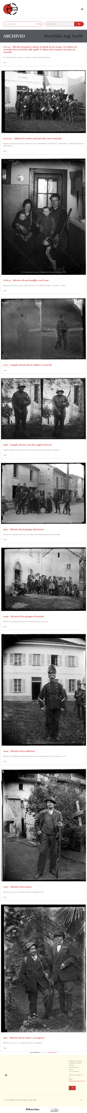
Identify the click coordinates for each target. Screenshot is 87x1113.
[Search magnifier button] (39, 23)
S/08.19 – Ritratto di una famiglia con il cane (26, 280)
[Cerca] (79, 24)
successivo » (52, 1052)
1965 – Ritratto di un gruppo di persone (23, 529)
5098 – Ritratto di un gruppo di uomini (23, 616)
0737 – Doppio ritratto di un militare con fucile (27, 365)
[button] (82, 9)
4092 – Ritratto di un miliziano (19, 751)
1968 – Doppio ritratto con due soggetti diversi (27, 444)
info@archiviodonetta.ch (77, 1081)
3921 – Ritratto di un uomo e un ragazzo (24, 1037)
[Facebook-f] (81, 1100)
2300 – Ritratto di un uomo (17, 886)
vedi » (5, 62)
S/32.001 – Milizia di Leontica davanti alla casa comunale (32, 138)
